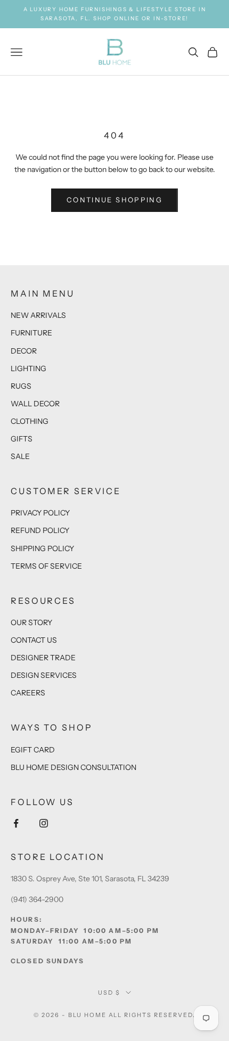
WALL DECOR (35, 403)
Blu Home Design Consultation (73, 767)
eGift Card (33, 750)
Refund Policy (40, 530)
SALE (20, 456)
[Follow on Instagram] (43, 823)
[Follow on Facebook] (16, 823)
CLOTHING (29, 421)
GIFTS (21, 439)
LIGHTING (28, 368)
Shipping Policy (42, 548)
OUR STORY (31, 622)
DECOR (24, 351)
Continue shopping (114, 199)
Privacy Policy (40, 513)
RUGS (21, 386)
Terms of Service (46, 566)
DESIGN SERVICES (44, 675)
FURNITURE (31, 333)
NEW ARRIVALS (38, 315)
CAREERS (28, 693)
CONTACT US (34, 640)
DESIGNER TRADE (43, 657)
